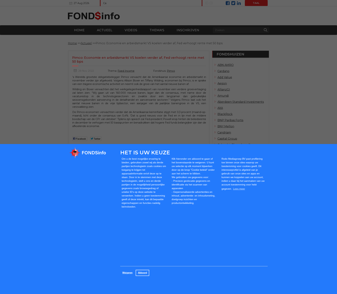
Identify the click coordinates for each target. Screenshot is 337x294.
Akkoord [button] (142, 273)
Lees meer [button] (239, 188)
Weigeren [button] (127, 273)
